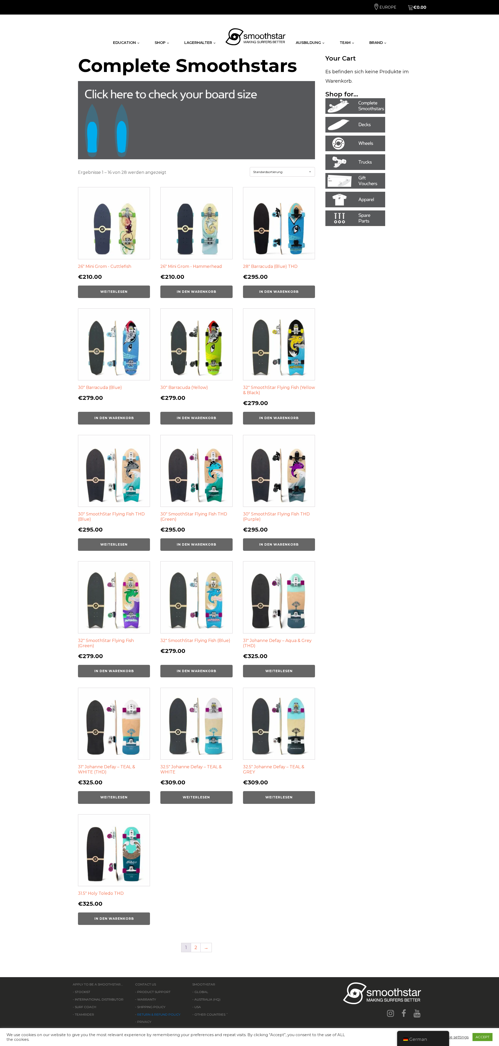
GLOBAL (201, 992)
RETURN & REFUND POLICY (158, 1014)
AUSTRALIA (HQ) (207, 999)
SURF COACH (85, 1007)
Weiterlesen (114, 292)
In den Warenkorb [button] (196, 292)
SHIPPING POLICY (151, 1007)
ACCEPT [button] (482, 1037)
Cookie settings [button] (454, 1037)
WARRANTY (146, 999)
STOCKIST (82, 992)
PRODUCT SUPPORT (153, 992)
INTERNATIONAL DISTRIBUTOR (99, 999)
